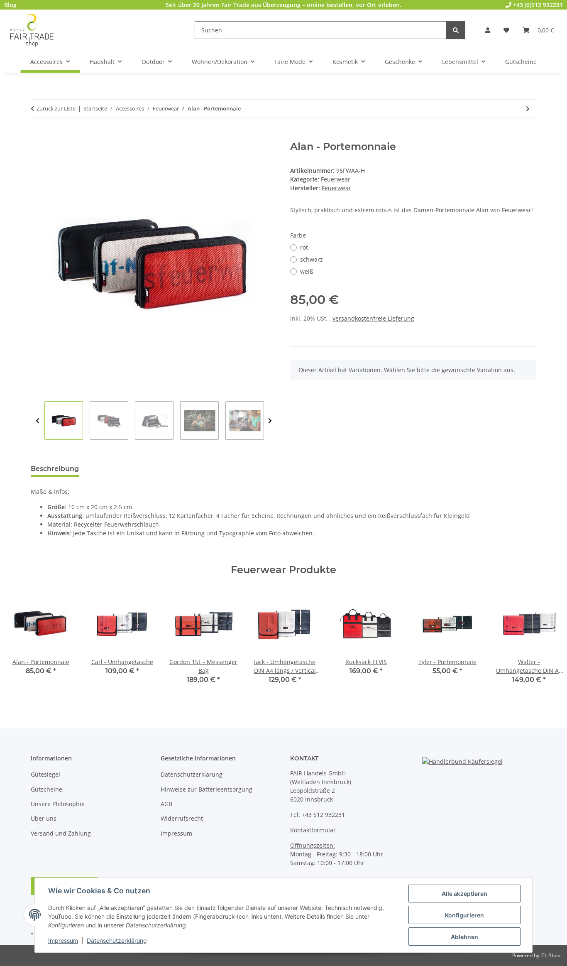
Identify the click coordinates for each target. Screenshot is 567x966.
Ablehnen (464, 936)
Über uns (43, 818)
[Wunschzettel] (506, 30)
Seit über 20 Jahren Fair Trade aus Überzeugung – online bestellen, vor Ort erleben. (283, 5)
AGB (166, 804)
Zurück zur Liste (56, 108)
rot (304, 247)
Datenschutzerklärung (117, 940)
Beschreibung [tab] (55, 469)
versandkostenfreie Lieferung (373, 318)
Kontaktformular (313, 830)
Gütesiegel (45, 774)
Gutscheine (46, 789)
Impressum (63, 940)
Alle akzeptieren (464, 893)
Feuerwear (335, 179)
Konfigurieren (464, 915)
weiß (306, 271)
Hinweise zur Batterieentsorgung (206, 789)
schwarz (311, 259)
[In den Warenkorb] (37, 136)
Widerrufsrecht (182, 818)
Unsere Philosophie (58, 804)
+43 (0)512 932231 (537, 5)
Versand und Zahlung (61, 833)
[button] (488, 30)
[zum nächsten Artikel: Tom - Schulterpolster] (527, 109)
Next (270, 421)
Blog (10, 5)
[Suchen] (455, 30)
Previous (37, 421)
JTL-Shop (550, 955)
